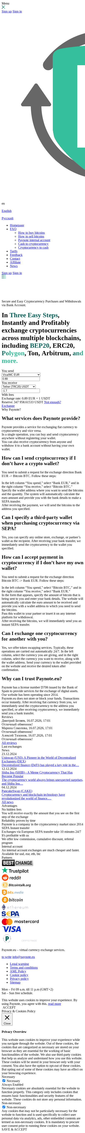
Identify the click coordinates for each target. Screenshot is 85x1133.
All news (7, 802)
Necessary (13, 1081)
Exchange (8, 406)
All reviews (9, 743)
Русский (7, 218)
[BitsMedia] (13, 894)
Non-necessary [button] (11, 1103)
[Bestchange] (17, 865)
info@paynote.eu (23, 957)
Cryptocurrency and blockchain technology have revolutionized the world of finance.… (33, 796)
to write (7, 957)
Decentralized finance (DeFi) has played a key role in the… (40, 765)
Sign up (7, 11)
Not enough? (52, 402)
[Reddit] (11, 880)
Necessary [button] (8, 1077)
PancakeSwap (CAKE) (17, 791)
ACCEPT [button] (9, 1007)
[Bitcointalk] (16, 887)
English (7, 211)
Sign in (17, 11)
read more (54, 1004)
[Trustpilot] (15, 872)
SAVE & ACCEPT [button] (14, 1129)
